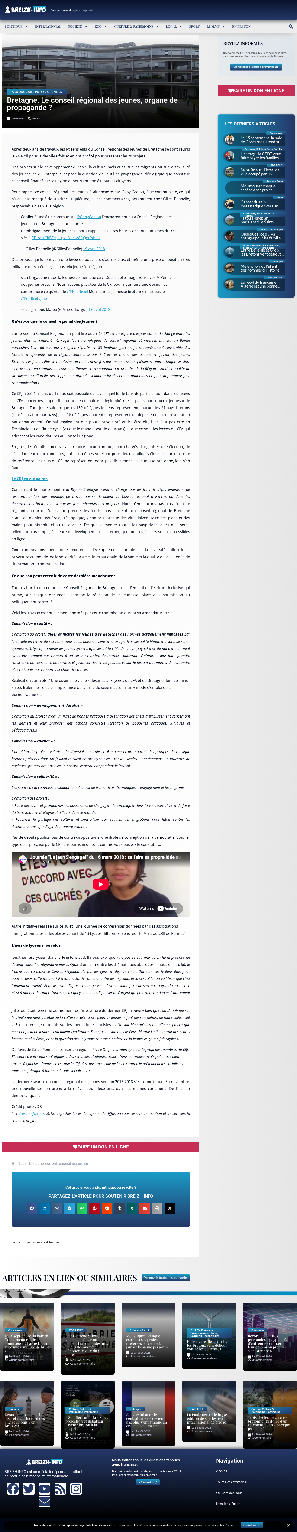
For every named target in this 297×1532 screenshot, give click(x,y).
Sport (194, 26)
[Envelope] (44, 1501)
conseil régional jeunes (64, 1163)
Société (75, 26)
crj (86, 1163)
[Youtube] (44, 1489)
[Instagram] (76, 1489)
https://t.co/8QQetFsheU (78, 237)
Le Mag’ (213, 26)
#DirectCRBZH (44, 237)
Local (171, 26)
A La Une (18, 92)
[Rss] (60, 1489)
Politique (14, 26)
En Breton (241, 26)
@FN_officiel (77, 291)
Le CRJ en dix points (30, 478)
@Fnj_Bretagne (34, 298)
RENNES (55, 92)
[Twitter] (29, 1489)
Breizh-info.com (31, 1113)
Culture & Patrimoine (133, 26)
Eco (98, 26)
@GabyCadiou (89, 216)
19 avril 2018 (94, 248)
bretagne (36, 1163)
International (48, 26)
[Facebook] (13, 1489)
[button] (291, 26)
